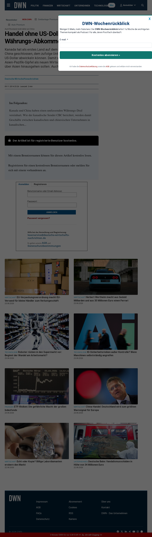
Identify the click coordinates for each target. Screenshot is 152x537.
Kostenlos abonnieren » (106, 55)
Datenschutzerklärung (88, 66)
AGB (107, 66)
